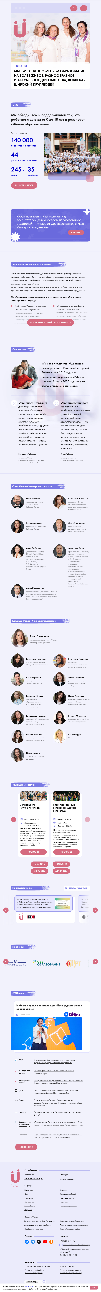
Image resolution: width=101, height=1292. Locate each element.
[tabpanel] (34, 824)
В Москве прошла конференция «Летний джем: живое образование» (49, 1007)
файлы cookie (29, 1286)
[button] (24, 185)
